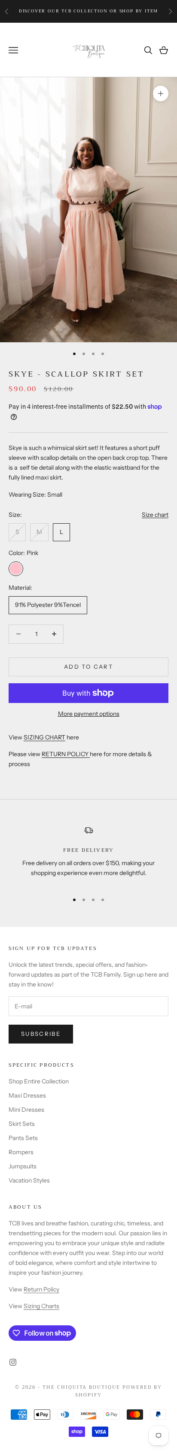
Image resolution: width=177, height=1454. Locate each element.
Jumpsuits (23, 1166)
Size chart (155, 515)
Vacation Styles (29, 1180)
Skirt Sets (22, 1124)
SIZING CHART (44, 737)
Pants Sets (23, 1138)
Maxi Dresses (27, 1095)
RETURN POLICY (66, 754)
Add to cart (88, 666)
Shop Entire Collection (39, 1081)
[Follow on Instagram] (13, 1362)
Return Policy (41, 1289)
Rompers (21, 1152)
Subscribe (41, 1033)
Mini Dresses (26, 1109)
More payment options (88, 714)
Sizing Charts (41, 1306)
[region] (88, 855)
